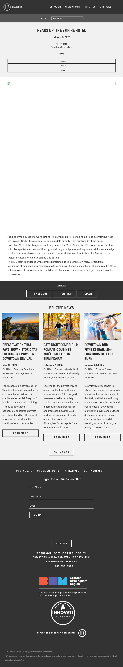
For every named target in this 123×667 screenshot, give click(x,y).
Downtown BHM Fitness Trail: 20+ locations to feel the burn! (100, 351)
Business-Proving (103, 369)
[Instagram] (61, 530)
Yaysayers (69, 377)
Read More (20, 433)
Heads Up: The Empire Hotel (61, 30)
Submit (39, 514)
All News (57, 18)
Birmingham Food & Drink (66, 369)
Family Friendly (72, 373)
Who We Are (55, 7)
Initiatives (89, 7)
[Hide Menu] (117, 7)
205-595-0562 (64, 566)
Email (63, 70)
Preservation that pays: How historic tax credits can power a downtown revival (19, 351)
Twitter (63, 66)
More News (61, 451)
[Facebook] (52, 530)
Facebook (62, 61)
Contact (61, 543)
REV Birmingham (13, 7)
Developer (18, 369)
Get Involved (104, 7)
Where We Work (72, 7)
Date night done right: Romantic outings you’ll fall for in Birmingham (60, 351)
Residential (59, 377)
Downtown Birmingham (61, 46)
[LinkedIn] (70, 530)
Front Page (19, 373)
